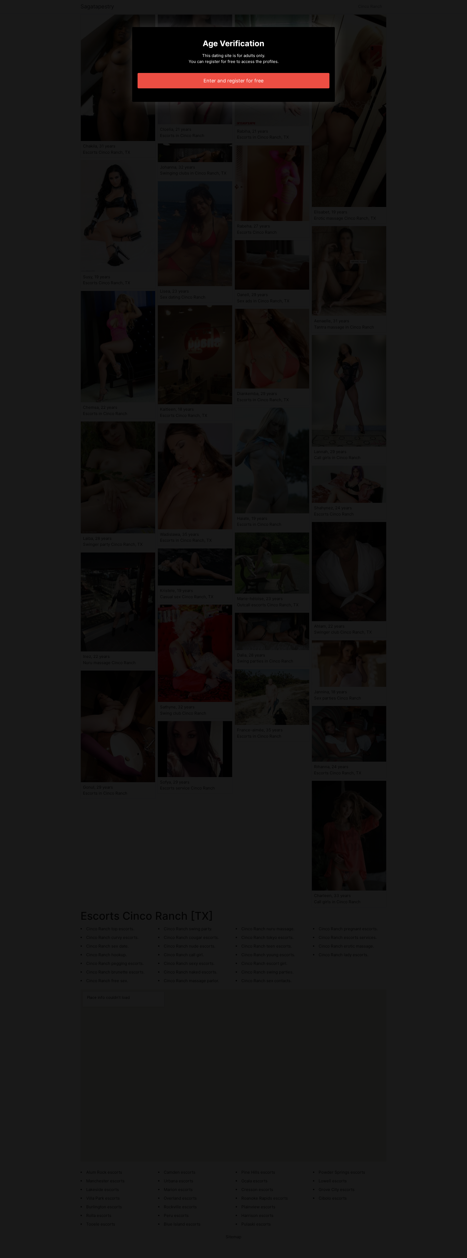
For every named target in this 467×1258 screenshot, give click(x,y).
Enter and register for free (233, 80)
